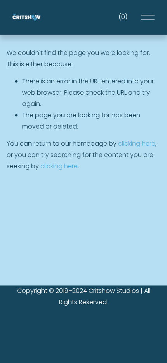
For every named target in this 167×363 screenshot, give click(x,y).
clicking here (136, 143)
